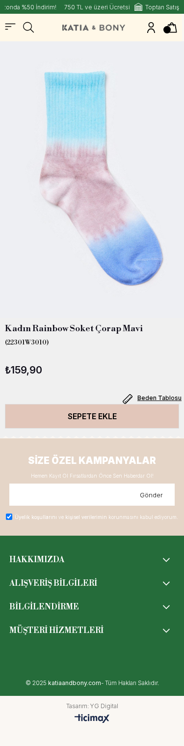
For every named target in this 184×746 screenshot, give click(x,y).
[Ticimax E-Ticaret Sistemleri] (92, 719)
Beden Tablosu (159, 398)
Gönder (151, 495)
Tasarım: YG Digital (92, 706)
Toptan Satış (162, 7)
